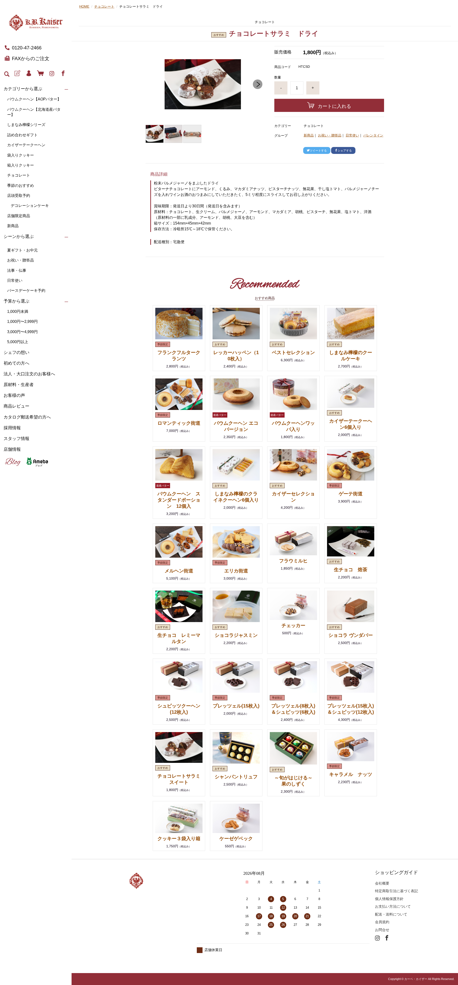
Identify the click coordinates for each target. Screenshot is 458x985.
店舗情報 (12, 449)
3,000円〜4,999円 (22, 332)
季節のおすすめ (20, 185)
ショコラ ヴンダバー (350, 635)
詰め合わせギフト (22, 135)
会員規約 (382, 922)
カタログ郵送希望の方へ (27, 417)
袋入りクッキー (20, 155)
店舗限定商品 (18, 216)
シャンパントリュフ (236, 776)
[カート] (40, 73)
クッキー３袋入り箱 (178, 838)
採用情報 (12, 427)
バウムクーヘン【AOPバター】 (34, 99)
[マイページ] (28, 73)
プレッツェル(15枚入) (236, 705)
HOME (84, 6)
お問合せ (382, 930)
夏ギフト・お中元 (22, 250)
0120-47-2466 (27, 47)
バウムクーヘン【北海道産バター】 (34, 112)
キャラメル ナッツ (350, 774)
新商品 (13, 226)
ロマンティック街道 (178, 423)
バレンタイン (373, 135)
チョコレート (18, 175)
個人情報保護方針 (389, 899)
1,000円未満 (17, 311)
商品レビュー (16, 406)
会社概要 (382, 883)
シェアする (345, 150)
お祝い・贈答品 (20, 260)
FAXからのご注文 (30, 58)
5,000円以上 (17, 342)
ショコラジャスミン (236, 635)
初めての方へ (16, 363)
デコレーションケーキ (30, 206)
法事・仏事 (16, 270)
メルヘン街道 (179, 570)
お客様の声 (14, 395)
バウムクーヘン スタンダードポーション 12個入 (178, 500)
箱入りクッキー (20, 165)
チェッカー (293, 625)
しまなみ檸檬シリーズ (26, 125)
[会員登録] (17, 73)
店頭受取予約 (18, 196)
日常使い (14, 280)
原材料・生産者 (19, 384)
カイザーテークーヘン (26, 145)
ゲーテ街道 (351, 493)
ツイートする (318, 150)
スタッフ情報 (16, 438)
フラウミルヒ (293, 560)
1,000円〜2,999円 (22, 322)
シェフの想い (16, 352)
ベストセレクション (293, 352)
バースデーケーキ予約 (26, 290)
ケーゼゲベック (236, 838)
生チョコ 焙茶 (350, 569)
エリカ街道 (236, 570)
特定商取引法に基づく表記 (396, 891)
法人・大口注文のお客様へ (29, 374)
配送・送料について (391, 914)
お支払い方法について (393, 906)
